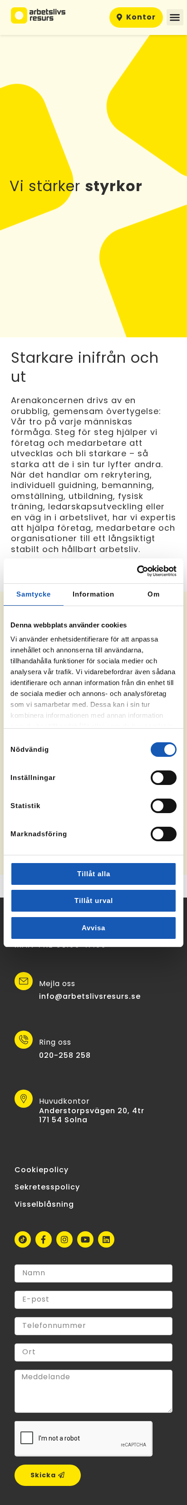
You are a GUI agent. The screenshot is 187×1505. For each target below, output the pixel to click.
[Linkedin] (106, 1239)
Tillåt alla (93, 874)
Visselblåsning (44, 1204)
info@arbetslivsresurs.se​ (90, 996)
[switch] (164, 777)
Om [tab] (154, 594)
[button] (175, 17)
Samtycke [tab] (33, 594)
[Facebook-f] (43, 1239)
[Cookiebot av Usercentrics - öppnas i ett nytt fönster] (137, 571)
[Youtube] (85, 1239)
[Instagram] (64, 1239)
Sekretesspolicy (47, 1187)
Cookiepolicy (42, 1170)
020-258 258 (65, 1055)
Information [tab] (93, 594)
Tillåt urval (93, 900)
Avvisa (93, 928)
